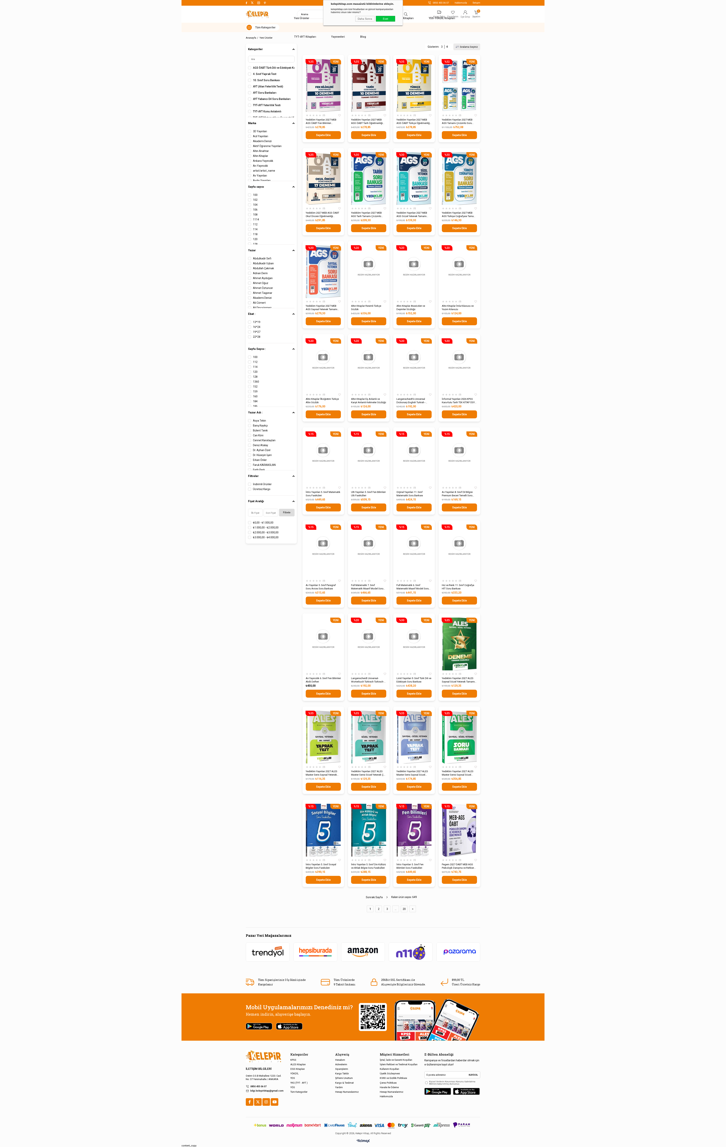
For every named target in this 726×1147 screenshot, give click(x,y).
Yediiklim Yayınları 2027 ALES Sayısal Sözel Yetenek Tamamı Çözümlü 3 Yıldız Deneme (458, 680)
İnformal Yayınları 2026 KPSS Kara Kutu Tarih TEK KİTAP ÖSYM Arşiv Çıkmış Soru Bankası (459, 401)
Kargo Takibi (342, 1073)
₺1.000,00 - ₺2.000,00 (265, 527)
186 (255, 406)
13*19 (256, 322)
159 (255, 391)
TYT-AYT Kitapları (305, 36)
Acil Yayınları (260, 136)
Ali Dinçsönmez (262, 307)
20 (404, 908)
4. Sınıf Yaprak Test (264, 73)
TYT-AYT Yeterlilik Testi (267, 105)
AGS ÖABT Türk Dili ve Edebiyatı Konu (274, 67)
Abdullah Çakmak (263, 268)
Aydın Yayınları (262, 180)
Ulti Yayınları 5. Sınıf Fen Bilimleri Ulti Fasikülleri (368, 494)
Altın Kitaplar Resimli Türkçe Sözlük (366, 307)
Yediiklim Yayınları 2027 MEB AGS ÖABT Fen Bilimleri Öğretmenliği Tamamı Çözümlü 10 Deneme (322, 121)
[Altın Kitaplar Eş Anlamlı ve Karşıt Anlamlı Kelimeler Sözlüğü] (368, 364)
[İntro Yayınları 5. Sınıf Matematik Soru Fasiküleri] (323, 457)
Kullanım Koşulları (389, 1069)
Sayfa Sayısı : (257, 349)
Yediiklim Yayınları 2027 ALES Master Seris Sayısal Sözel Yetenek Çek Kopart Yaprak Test (413, 773)
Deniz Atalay (260, 445)
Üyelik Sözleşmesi (390, 1073)
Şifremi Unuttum (344, 1078)
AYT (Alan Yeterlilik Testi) (268, 86)
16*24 (256, 326)
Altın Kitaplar (260, 155)
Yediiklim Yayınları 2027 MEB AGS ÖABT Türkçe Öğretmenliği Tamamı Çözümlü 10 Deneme (413, 121)
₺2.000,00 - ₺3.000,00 (265, 532)
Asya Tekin (259, 420)
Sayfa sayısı (256, 186)
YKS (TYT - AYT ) (299, 1082)
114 (255, 229)
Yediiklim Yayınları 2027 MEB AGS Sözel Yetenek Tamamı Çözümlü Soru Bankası (411, 214)
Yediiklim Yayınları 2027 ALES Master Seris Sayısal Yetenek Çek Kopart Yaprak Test (321, 773)
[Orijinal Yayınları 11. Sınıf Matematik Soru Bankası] (414, 457)
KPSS (293, 1059)
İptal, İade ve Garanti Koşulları (396, 1059)
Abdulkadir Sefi (262, 258)
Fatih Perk (259, 469)
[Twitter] (258, 1102)
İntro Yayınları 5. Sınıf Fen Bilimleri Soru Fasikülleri (410, 866)
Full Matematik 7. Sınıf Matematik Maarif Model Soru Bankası (367, 587)
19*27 (256, 331)
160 (255, 396)
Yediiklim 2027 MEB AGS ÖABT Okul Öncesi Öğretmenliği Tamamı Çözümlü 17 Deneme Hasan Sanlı (322, 214)
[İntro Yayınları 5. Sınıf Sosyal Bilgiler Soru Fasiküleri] (323, 830)
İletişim (476, 3)
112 (255, 224)
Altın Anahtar (261, 151)
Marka (252, 123)
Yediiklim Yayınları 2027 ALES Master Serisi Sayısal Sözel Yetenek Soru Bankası (457, 773)
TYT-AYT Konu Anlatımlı (267, 111)
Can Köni (258, 435)
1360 (256, 381)
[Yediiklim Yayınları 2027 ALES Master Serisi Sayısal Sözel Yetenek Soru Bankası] (459, 737)
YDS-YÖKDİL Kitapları (442, 18)
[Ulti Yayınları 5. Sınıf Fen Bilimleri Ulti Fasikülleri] (368, 457)
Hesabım (340, 1059)
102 (255, 199)
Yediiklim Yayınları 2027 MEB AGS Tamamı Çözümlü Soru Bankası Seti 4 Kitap (457, 121)
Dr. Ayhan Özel (261, 450)
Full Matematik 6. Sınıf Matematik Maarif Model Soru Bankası (412, 587)
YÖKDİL (294, 1073)
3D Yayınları (260, 131)
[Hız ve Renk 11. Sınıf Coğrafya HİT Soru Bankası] (459, 550)
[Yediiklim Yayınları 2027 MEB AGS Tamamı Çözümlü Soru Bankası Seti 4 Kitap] (459, 85)
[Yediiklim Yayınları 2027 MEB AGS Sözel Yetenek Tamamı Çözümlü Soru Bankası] (414, 178)
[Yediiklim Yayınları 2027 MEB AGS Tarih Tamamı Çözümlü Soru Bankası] (368, 178)
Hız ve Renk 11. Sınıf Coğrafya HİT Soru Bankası (458, 587)
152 (255, 386)
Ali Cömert (259, 302)
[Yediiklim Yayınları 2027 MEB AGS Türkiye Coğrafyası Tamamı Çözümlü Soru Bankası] (459, 178)
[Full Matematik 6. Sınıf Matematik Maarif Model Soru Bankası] (414, 550)
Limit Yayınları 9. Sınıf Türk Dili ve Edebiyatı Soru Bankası (413, 680)
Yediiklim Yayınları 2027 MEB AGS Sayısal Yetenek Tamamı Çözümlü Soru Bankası (321, 307)
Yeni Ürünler (301, 18)
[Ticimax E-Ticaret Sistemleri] (363, 1141)
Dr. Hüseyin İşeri (262, 455)
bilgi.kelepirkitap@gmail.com (266, 1090)
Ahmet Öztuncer (263, 287)
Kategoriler (255, 49)
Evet (385, 18)
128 (255, 244)
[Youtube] (274, 1102)
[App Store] (466, 1091)
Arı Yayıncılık (260, 165)
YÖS (292, 1087)
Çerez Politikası (388, 1082)
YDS (292, 1078)
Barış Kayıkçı (260, 425)
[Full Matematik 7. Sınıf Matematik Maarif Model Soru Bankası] (368, 550)
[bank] (363, 1125)
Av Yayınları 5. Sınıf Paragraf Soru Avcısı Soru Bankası (321, 587)
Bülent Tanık (260, 430)
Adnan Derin (260, 273)
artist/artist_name (264, 170)
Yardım (339, 1087)
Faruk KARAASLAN (264, 464)
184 (255, 401)
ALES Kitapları (405, 18)
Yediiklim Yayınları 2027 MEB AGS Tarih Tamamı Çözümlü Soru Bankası (366, 214)
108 (255, 214)
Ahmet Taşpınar (262, 292)
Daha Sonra (365, 18)
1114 (256, 219)
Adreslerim (341, 1064)
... (395, 908)
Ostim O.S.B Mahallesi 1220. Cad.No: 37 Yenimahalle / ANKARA (263, 1077)
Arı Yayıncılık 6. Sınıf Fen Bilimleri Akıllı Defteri (323, 680)
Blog (363, 36)
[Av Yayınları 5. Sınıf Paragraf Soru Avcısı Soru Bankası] (323, 550)
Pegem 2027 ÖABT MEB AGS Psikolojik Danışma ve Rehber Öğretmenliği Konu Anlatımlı (458, 866)
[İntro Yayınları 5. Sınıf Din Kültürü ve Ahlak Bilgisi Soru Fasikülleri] (368, 830)
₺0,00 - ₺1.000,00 (263, 522)
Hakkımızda (461, 3)
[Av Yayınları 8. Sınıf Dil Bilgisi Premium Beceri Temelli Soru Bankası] (459, 457)
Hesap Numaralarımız (347, 1091)
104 (255, 204)
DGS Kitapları (297, 1069)
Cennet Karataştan (264, 440)
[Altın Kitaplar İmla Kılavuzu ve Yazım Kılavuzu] (459, 271)
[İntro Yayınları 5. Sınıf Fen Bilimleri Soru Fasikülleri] (414, 830)
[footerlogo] (263, 1056)
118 (255, 234)
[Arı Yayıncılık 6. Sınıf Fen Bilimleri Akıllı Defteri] (323, 644)
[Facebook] (249, 1102)
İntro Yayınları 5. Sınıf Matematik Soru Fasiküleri (323, 494)
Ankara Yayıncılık (263, 160)
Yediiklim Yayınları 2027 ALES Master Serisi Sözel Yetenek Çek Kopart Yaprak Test (368, 773)
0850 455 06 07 (258, 1086)
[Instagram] (266, 1102)
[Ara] (406, 14)
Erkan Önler (260, 459)
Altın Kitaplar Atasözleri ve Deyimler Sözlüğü (410, 307)
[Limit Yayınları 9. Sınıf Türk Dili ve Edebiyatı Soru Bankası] (414, 644)
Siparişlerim (341, 1069)
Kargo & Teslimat (344, 1082)
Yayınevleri (338, 36)
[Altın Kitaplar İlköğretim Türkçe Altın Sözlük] (323, 364)
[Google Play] (437, 1091)
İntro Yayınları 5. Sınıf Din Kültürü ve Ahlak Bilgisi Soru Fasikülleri (368, 866)
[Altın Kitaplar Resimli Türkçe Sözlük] (368, 271)
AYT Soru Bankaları (264, 92)
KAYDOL (473, 1074)
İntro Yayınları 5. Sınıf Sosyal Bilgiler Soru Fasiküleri (321, 866)
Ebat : (251, 314)
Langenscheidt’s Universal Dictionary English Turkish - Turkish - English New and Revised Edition (411, 401)
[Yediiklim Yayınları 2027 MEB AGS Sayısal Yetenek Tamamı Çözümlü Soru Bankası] (323, 271)
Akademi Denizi (262, 141)
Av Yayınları (260, 175)
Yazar (252, 250)
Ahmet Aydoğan (263, 278)
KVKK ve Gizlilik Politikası (393, 1078)
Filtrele (286, 512)
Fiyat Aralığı (256, 501)
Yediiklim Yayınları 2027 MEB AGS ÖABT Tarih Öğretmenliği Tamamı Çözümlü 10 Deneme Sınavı (367, 121)
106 (255, 209)
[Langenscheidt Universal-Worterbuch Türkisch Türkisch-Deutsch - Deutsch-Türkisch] (368, 644)
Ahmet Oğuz (260, 283)
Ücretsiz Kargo (261, 489)
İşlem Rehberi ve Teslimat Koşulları (398, 1064)
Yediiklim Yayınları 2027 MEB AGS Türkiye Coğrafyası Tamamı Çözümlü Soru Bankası (459, 214)
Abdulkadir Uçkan (263, 263)
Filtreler (253, 476)
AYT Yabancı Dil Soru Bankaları (272, 98)
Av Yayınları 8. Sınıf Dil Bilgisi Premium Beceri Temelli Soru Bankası (457, 494)
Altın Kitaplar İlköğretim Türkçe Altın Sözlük (322, 401)
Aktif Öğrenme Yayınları (267, 146)
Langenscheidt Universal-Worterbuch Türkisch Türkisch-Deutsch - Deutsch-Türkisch (367, 680)
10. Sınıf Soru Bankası (266, 80)
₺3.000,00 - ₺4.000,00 (265, 537)
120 (255, 239)
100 (255, 194)
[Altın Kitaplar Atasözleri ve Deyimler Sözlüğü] (414, 271)
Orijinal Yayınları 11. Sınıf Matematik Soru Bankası (409, 494)
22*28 (256, 336)
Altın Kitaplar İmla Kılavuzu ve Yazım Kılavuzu (458, 307)
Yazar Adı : (255, 412)
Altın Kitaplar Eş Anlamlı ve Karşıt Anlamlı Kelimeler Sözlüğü (368, 401)
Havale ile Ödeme (389, 1087)
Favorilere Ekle (339, 115)
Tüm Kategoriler (298, 1091)
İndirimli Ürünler (262, 484)
